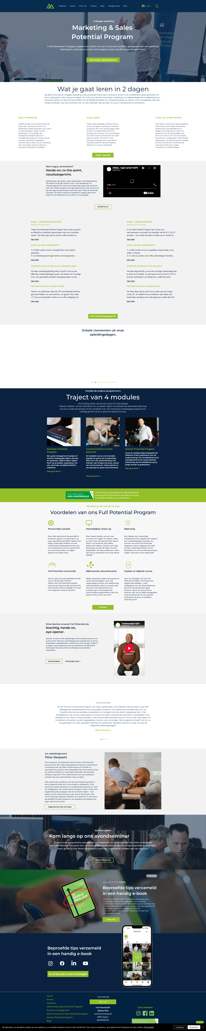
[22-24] (106, 382)
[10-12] (97, 382)
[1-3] (91, 382)
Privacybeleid (149, 1027)
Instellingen (180, 1027)
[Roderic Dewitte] (106, 739)
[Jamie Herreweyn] (99, 739)
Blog (49, 1021)
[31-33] (112, 382)
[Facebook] (62, 963)
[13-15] (99, 382)
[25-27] (108, 382)
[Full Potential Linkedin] (151, 1013)
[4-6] (93, 382)
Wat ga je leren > (54, 471)
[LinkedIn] (74, 963)
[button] (103, 59)
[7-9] (95, 382)
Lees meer (35, 239)
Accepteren (194, 1027)
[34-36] (114, 382)
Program (149, 449)
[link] (157, 6)
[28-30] (110, 382)
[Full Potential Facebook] (145, 1013)
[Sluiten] (203, 1027)
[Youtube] (85, 963)
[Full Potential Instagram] (138, 1013)
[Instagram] (50, 963)
